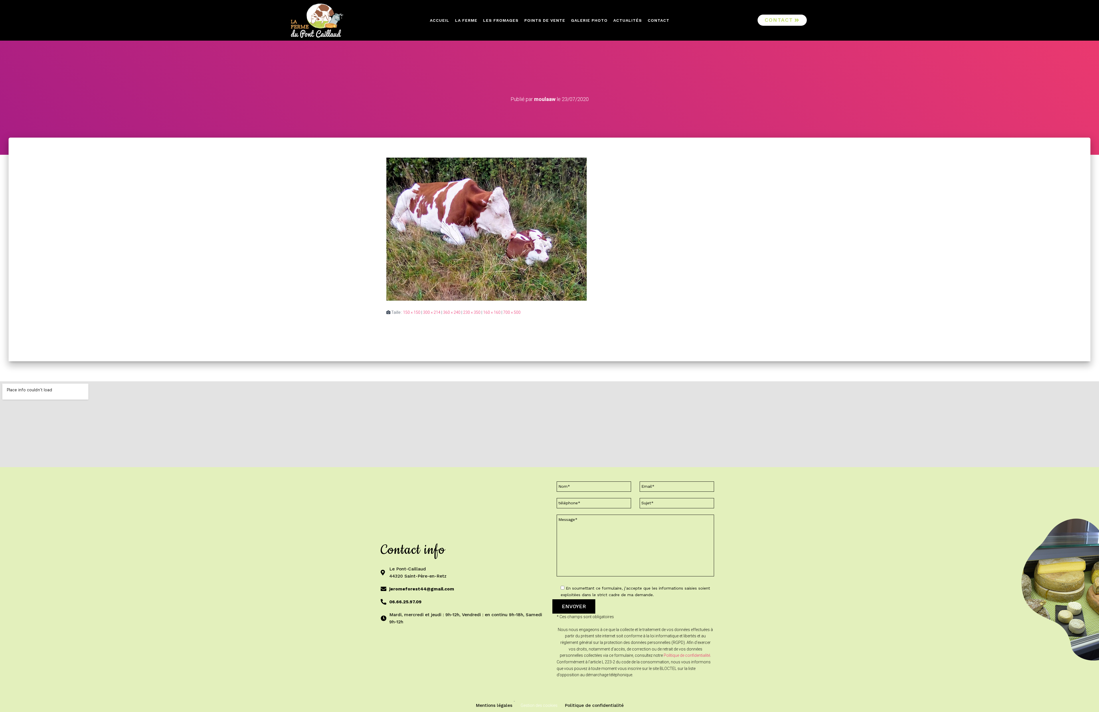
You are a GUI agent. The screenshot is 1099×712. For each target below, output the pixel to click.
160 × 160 (492, 312)
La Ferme (466, 20)
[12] (486, 228)
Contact (658, 20)
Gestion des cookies (539, 705)
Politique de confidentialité (687, 655)
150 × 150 (411, 312)
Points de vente (544, 20)
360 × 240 (451, 312)
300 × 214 (431, 312)
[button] (782, 20)
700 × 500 (512, 312)
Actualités (627, 20)
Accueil (439, 20)
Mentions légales (494, 705)
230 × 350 (472, 312)
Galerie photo (589, 20)
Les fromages (501, 20)
